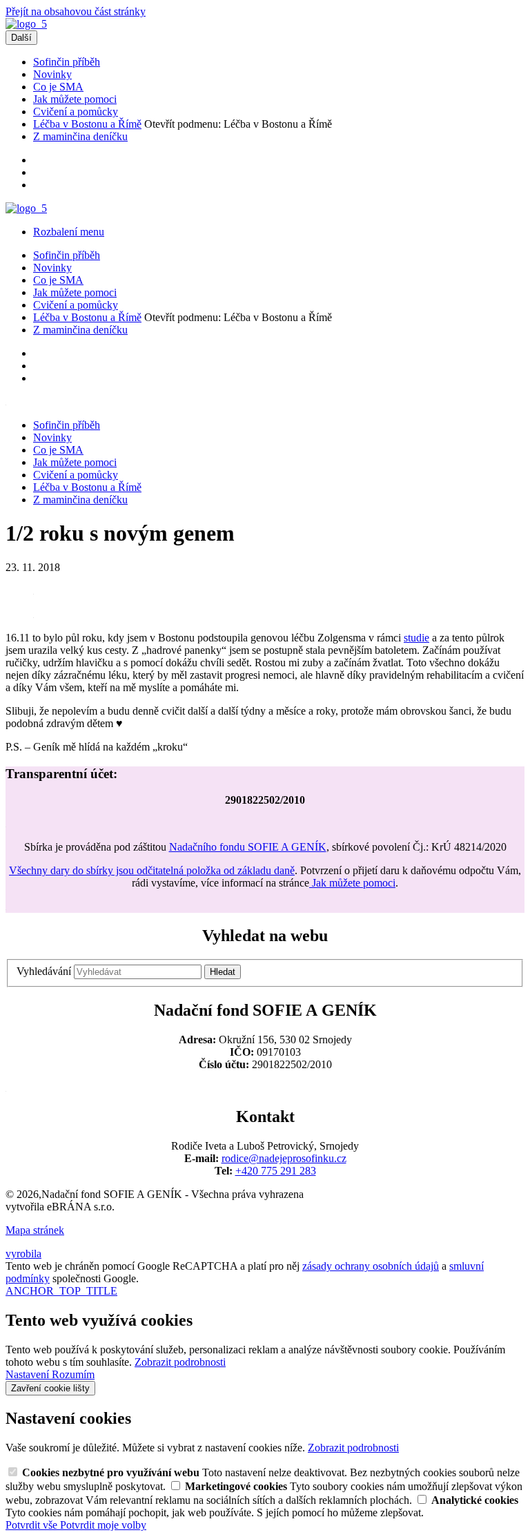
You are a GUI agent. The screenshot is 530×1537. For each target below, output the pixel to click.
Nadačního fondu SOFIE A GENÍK (247, 847)
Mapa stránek (35, 1230)
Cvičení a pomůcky (75, 111)
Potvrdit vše (33, 1525)
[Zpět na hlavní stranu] (26, 24)
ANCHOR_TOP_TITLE (61, 1291)
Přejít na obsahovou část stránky (76, 11)
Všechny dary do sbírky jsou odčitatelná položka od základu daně (152, 870)
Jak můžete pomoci (75, 99)
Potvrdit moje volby (103, 1525)
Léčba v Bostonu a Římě (87, 124)
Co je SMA (58, 87)
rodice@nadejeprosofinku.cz (284, 1158)
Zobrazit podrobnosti (180, 1362)
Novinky (52, 74)
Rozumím (73, 1374)
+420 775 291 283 (275, 1171)
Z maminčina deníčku (80, 136)
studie (416, 638)
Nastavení (29, 1374)
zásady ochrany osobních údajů (370, 1266)
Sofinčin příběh (66, 62)
